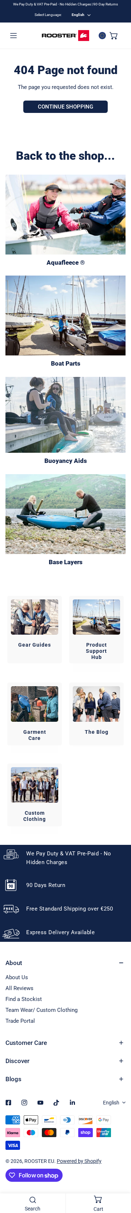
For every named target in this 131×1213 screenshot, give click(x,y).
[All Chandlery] (65, 315)
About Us (16, 977)
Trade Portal (20, 1021)
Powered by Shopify (79, 1161)
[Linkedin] (72, 1102)
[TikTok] (56, 1102)
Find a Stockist (23, 999)
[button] (114, 36)
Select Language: (48, 15)
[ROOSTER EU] (65, 36)
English (78, 15)
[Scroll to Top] (118, 1174)
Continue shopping (65, 106)
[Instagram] (24, 1102)
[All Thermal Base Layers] (65, 514)
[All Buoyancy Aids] (65, 415)
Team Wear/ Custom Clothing (41, 1010)
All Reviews (19, 988)
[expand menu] (13, 35)
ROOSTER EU (39, 1161)
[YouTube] (40, 1102)
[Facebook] (8, 1102)
